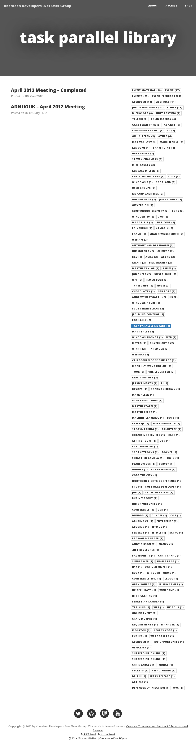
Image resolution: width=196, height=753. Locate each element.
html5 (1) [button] (159, 532)
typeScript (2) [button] (142, 285)
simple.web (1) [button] (142, 561)
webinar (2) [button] (140, 354)
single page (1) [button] (168, 561)
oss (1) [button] (165, 440)
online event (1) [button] (144, 613)
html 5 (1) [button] (159, 527)
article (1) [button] (140, 682)
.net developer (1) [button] (145, 550)
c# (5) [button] (171, 130)
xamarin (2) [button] (164, 228)
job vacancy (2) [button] (170, 199)
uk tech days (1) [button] (144, 590)
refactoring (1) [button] (164, 670)
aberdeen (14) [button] (142, 101)
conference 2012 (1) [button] (146, 578)
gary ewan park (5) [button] (146, 124)
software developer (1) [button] (163, 486)
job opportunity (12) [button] (148, 107)
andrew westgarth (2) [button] (149, 297)
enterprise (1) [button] (167, 521)
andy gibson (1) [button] (144, 544)
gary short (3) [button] (143, 153)
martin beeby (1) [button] (144, 412)
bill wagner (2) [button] (160, 262)
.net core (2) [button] (165, 222)
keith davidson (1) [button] (166, 423)
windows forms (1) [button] (161, 573)
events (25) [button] (140, 96)
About (153, 5)
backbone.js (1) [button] (143, 555)
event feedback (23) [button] (166, 96)
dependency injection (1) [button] (151, 687)
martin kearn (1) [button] (145, 406)
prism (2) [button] (169, 268)
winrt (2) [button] (139, 348)
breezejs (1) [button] (140, 423)
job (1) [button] (136, 492)
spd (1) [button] (137, 486)
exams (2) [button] (139, 234)
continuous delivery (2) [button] (150, 211)
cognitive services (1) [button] (148, 435)
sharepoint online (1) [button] (148, 659)
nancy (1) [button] (166, 544)
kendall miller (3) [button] (145, 170)
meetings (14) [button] (165, 101)
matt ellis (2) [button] (142, 222)
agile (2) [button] (151, 257)
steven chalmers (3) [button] (147, 159)
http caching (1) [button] (144, 595)
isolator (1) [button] (141, 630)
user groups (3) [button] (143, 188)
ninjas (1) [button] (166, 664)
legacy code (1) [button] (165, 630)
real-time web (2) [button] (145, 377)
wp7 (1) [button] (159, 607)
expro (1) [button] (176, 532)
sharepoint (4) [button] (164, 147)
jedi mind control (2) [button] (148, 314)
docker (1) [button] (169, 452)
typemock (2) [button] (159, 348)
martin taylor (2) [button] (145, 268)
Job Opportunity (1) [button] (169, 641)
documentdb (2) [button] (144, 199)
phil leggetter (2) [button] (161, 371)
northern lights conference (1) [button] (156, 481)
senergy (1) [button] (140, 532)
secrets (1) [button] (140, 670)
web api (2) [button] (140, 239)
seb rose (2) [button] (167, 291)
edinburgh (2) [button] (142, 228)
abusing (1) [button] (140, 527)
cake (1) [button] (174, 435)
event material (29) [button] (147, 90)
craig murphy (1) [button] (144, 618)
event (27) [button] (172, 90)
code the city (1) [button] (144, 475)
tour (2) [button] (138, 371)
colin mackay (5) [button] (163, 119)
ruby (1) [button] (138, 573)
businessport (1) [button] (145, 498)
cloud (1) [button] (171, 578)
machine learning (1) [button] (148, 417)
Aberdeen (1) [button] (141, 641)
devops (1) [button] (139, 389)
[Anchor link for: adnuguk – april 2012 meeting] (8, 106)
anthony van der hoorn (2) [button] (153, 245)
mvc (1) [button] (178, 687)
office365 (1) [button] (141, 647)
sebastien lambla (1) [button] (148, 458)
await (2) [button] (139, 262)
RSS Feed (89, 734)
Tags (188, 5)
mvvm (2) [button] (163, 285)
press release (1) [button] (162, 676)
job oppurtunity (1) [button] (147, 504)
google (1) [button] (140, 469)
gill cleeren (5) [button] (143, 136)
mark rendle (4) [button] (171, 142)
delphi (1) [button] (139, 676)
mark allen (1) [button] (143, 394)
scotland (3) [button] (166, 182)
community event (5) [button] (148, 130)
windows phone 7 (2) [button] (147, 337)
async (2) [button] (168, 257)
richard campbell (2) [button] (147, 193)
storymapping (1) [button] (145, 429)
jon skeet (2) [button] (141, 274)
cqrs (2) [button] (178, 211)
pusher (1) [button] (139, 636)
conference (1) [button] (143, 509)
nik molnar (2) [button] (143, 251)
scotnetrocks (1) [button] (145, 452)
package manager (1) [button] (147, 538)
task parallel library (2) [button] (151, 325)
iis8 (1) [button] (137, 567)
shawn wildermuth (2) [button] (166, 234)
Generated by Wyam (113, 738)
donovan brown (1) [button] (165, 389)
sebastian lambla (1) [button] (148, 601)
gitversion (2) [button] (142, 205)
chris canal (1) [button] (169, 555)
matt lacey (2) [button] (143, 331)
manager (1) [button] (170, 624)
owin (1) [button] (173, 458)
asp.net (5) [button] (172, 124)
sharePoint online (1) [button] (148, 653)
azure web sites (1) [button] (159, 492)
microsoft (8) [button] (142, 113)
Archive (171, 5)
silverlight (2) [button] (165, 274)
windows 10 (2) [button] (143, 216)
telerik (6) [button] (140, 119)
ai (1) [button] (164, 383)
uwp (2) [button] (163, 216)
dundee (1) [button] (159, 515)
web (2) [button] (171, 337)
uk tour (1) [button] (175, 607)
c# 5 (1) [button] (175, 515)
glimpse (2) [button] (165, 251)
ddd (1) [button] (163, 509)
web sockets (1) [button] (162, 636)
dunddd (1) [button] (140, 515)
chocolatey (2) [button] (143, 291)
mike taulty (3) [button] (143, 165)
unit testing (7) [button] (168, 113)
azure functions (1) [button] (147, 400)
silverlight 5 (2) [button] (162, 343)
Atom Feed (107, 734)
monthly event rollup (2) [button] (151, 366)
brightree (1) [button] (171, 429)
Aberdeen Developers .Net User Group (37, 5)
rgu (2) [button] (137, 257)
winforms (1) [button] (169, 590)
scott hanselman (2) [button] (148, 308)
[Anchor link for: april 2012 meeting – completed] (8, 90)
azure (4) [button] (165, 136)
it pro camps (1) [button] (171, 584)
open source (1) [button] (144, 584)
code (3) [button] (174, 176)
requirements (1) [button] (145, 624)
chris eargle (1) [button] (144, 664)
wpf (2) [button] (137, 280)
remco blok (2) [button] (157, 280)
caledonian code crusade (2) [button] (154, 360)
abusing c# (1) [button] (142, 521)
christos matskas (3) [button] (148, 176)
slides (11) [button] (174, 107)
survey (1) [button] (166, 463)
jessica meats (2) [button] (145, 383)
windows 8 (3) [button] (142, 182)
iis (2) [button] (173, 297)
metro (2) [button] (139, 343)
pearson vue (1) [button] (143, 463)
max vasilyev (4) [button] (144, 142)
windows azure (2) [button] (146, 302)
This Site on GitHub (84, 738)
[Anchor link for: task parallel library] (13, 37)
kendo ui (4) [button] (141, 147)
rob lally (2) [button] (141, 320)
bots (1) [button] (173, 417)
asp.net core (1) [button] (144, 440)
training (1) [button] (141, 607)
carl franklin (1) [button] (145, 446)
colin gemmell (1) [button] (158, 567)
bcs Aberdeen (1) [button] (163, 469)
